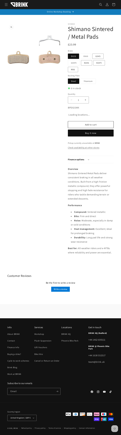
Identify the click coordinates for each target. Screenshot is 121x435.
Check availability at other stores (83, 147)
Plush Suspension (42, 340)
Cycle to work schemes (18, 360)
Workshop (39, 334)
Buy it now (90, 133)
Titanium (90, 82)
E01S (87, 57)
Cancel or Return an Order (46, 360)
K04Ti (99, 63)
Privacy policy (40, 428)
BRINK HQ (66, 334)
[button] (6, 4)
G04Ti (75, 63)
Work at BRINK (14, 374)
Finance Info (13, 347)
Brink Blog (12, 367)
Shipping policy (70, 428)
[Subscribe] (57, 391)
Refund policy (26, 428)
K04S (86, 63)
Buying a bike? (14, 354)
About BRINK (13, 334)
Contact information (87, 428)
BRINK (15, 428)
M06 (73, 69)
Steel (73, 81)
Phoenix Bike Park (69, 340)
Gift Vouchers (40, 347)
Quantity (71, 94)
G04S (97, 56)
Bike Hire (38, 354)
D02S (73, 56)
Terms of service (55, 428)
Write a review (60, 289)
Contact (11, 340)
